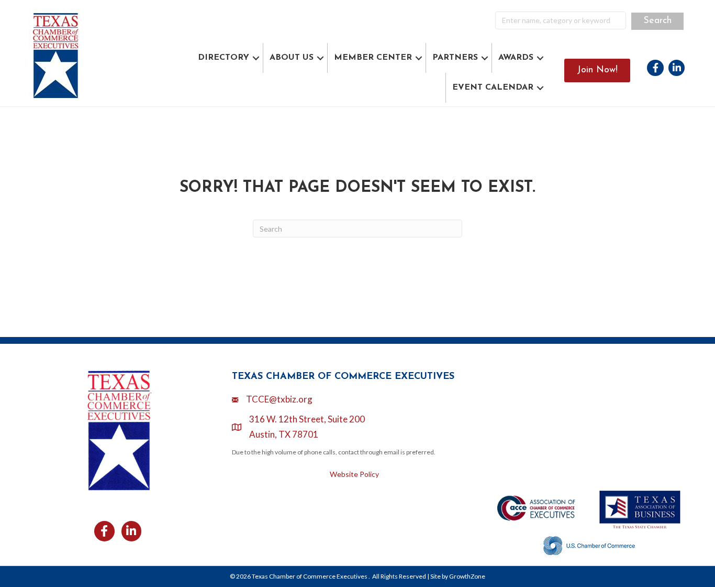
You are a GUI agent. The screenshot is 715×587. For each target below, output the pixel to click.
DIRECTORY (223, 57)
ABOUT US (292, 57)
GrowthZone (467, 576)
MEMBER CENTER (373, 57)
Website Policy (354, 474)
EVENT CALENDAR (492, 87)
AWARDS (515, 57)
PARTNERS (455, 57)
